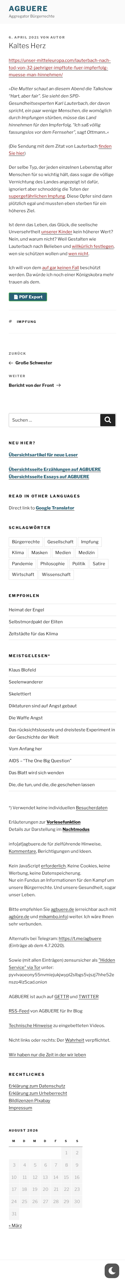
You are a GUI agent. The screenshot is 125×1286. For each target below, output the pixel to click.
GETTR (61, 996)
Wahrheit (74, 1040)
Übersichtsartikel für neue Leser (43, 454)
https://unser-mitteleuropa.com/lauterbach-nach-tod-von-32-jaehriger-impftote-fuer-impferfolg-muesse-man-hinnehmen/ (60, 68)
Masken (39, 552)
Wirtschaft (23, 574)
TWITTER (88, 996)
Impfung (27, 322)
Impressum (20, 1108)
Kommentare (22, 851)
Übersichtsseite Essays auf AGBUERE (49, 476)
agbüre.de (19, 916)
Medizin (86, 552)
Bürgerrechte (26, 541)
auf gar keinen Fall (60, 267)
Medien (63, 552)
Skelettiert (20, 694)
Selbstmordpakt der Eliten (36, 621)
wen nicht (78, 253)
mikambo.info (53, 916)
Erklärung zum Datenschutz (37, 1086)
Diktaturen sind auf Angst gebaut (43, 706)
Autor (57, 37)
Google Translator (55, 508)
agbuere (28, 8)
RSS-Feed (19, 1011)
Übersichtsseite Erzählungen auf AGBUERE (55, 469)
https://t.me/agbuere (80, 938)
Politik (78, 563)
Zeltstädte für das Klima (33, 633)
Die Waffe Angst (26, 718)
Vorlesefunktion (64, 822)
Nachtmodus (76, 829)
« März (15, 1225)
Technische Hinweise (30, 1025)
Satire (99, 563)
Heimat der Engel (26, 609)
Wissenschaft (56, 574)
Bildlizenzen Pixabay (29, 1100)
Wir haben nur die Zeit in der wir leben (47, 1054)
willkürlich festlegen (93, 246)
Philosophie (52, 563)
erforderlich (53, 866)
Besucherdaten (92, 807)
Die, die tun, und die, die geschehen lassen (52, 784)
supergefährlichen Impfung (37, 196)
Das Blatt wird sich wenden (36, 772)
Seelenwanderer (26, 682)
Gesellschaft (60, 541)
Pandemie (22, 563)
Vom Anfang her (25, 748)
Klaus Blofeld (22, 670)
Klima (18, 552)
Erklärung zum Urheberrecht (38, 1093)
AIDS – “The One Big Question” (40, 760)
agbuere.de (62, 909)
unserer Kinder (56, 231)
